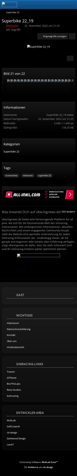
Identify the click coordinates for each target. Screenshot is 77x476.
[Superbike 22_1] (39, 80)
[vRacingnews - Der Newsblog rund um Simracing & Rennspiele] (9, 4)
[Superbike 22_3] (18, 80)
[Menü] (72, 4)
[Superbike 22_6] (25, 80)
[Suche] (54, 4)
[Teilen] (72, 36)
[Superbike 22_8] (28, 80)
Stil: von (38, 467)
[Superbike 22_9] (49, 80)
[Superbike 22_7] (42, 80)
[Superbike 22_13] (52, 80)
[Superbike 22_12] (69, 80)
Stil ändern (68, 211)
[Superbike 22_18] (62, 80)
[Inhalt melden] (70, 58)
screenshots (11, 175)
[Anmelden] (63, 4)
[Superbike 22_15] (11, 80)
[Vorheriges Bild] (9, 47)
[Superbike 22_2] (15, 80)
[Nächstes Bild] (67, 47)
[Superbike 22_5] (56, 80)
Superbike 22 (11, 151)
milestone (28, 175)
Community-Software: (39, 462)
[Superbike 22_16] (59, 80)
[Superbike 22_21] (45, 80)
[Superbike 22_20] (66, 80)
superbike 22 (44, 175)
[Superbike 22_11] (32, 80)
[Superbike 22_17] (35, 80)
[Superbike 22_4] (22, 80)
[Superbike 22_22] (8, 80)
